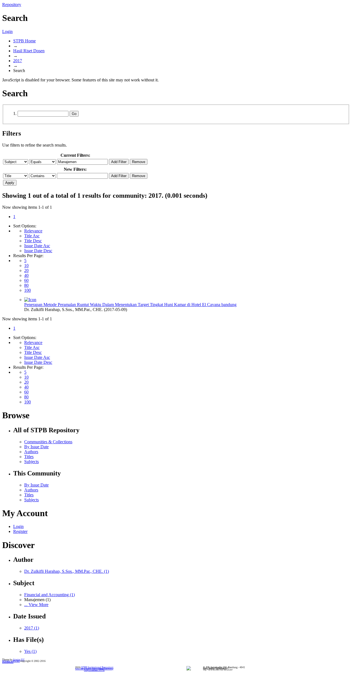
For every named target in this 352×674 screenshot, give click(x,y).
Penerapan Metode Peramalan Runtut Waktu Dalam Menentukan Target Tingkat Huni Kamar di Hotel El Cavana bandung (130, 304)
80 (26, 285)
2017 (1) (31, 628)
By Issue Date (36, 446)
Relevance (33, 231)
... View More (36, 604)
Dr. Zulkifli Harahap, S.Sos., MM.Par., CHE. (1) (66, 571)
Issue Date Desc (38, 250)
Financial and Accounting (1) (49, 594)
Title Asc (32, 235)
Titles (29, 456)
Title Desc (33, 240)
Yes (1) (30, 651)
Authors (31, 451)
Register (20, 531)
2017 (17, 60)
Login (7, 31)
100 (27, 290)
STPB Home (24, 40)
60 (26, 280)
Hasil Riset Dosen (29, 50)
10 (26, 265)
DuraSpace (7, 662)
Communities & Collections (48, 441)
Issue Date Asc (37, 245)
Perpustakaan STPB (94, 670)
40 (26, 275)
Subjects (31, 461)
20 (26, 270)
